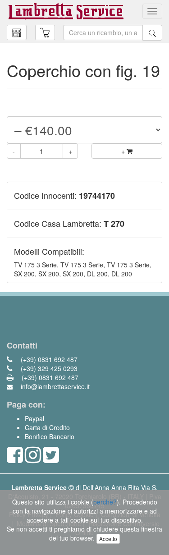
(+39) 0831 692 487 (48, 359)
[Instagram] (33, 458)
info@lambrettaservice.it (54, 386)
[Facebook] (15, 458)
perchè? (105, 501)
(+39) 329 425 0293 (48, 368)
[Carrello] (17, 32)
